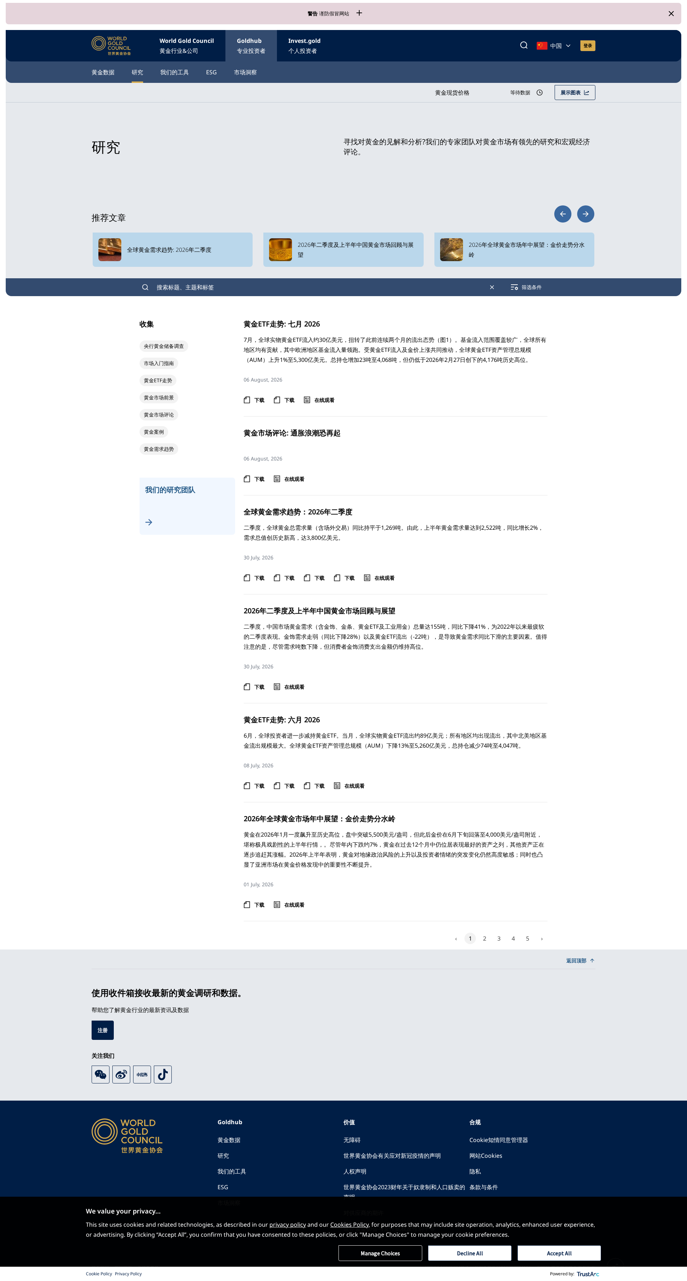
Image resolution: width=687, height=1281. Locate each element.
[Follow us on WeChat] (100, 1074)
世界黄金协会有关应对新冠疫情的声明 (392, 1156)
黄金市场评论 (159, 414)
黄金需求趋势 (159, 448)
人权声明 (355, 1171)
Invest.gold (304, 46)
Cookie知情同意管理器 (498, 1140)
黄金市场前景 (159, 397)
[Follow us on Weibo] (121, 1074)
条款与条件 (483, 1187)
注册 (103, 1030)
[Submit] (145, 287)
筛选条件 (532, 287)
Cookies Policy (349, 1224)
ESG (211, 72)
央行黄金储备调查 (164, 346)
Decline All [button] (470, 1253)
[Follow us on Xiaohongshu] (142, 1074)
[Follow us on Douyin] (163, 1074)
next (585, 214)
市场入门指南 (159, 363)
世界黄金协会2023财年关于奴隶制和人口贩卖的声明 (404, 1192)
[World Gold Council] (111, 46)
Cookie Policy (99, 1274)
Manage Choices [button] (380, 1253)
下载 (259, 400)
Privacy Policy (128, 1274)
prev (562, 214)
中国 (556, 46)
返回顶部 (576, 960)
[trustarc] (588, 1274)
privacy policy (287, 1224)
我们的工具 (174, 72)
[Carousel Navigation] (574, 214)
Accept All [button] (559, 1253)
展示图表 (571, 92)
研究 (137, 72)
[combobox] (319, 287)
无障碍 (352, 1140)
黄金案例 (154, 431)
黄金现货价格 (452, 92)
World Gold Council (187, 46)
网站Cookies (485, 1156)
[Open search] (523, 45)
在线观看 (325, 400)
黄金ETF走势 (158, 380)
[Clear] (492, 287)
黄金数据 (103, 72)
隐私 (475, 1171)
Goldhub (251, 46)
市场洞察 (245, 72)
